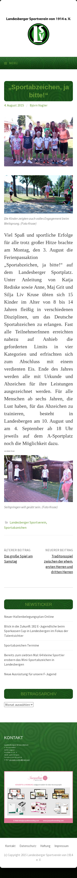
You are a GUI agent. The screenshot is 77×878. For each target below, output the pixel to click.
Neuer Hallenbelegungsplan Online (29, 616)
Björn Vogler (38, 105)
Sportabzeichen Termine (21, 645)
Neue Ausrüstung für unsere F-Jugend (30, 674)
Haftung (45, 846)
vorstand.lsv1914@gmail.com (19, 760)
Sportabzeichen (15, 527)
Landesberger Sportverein (28, 522)
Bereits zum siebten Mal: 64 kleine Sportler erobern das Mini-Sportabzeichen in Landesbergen (34, 659)
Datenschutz (28, 846)
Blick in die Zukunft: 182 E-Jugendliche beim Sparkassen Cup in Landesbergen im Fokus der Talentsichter (36, 631)
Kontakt (10, 846)
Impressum (61, 846)
